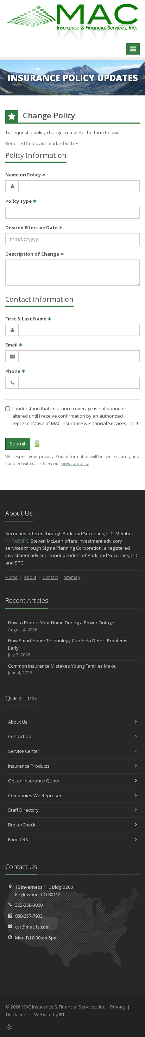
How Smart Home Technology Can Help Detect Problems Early (67, 647)
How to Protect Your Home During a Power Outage (61, 626)
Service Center (23, 751)
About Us (17, 722)
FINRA (11, 541)
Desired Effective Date (34, 227)
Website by (49, 1014)
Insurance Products (29, 766)
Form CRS (18, 839)
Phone (15, 371)
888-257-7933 (29, 916)
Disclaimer (17, 1014)
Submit (18, 443)
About (30, 577)
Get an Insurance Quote (33, 780)
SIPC (24, 541)
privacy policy (75, 464)
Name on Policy (25, 174)
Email (14, 345)
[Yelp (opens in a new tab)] (9, 1027)
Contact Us (19, 736)
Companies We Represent (36, 795)
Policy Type (21, 201)
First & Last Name (28, 319)
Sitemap (72, 577)
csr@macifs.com (32, 927)
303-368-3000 (29, 905)
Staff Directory (23, 810)
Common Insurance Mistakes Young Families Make (62, 669)
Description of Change (34, 254)
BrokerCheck (22, 825)
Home (11, 577)
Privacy (118, 1007)
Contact (50, 577)
